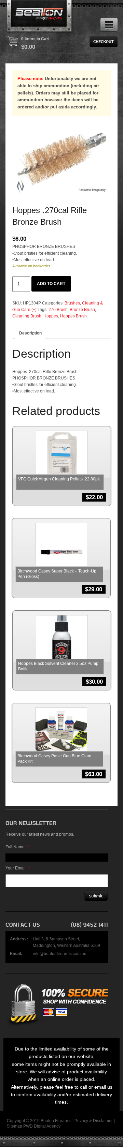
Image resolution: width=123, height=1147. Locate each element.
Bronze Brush (82, 309)
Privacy (81, 1120)
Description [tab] (30, 333)
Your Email (17, 868)
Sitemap (14, 1126)
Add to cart (51, 283)
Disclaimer (103, 1120)
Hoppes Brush (73, 316)
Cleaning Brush (26, 316)
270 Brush (58, 309)
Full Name (17, 847)
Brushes (72, 303)
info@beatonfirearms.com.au (59, 953)
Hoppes (50, 316)
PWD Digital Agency (41, 1126)
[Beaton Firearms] (39, 17)
